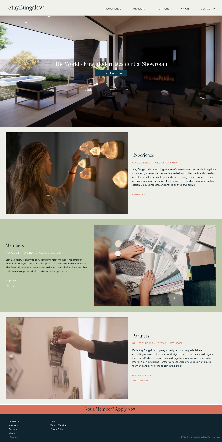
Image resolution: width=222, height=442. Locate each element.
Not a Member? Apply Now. (111, 409)
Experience (113, 9)
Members (139, 9)
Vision (185, 9)
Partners (163, 9)
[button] (208, 9)
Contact (206, 9)
